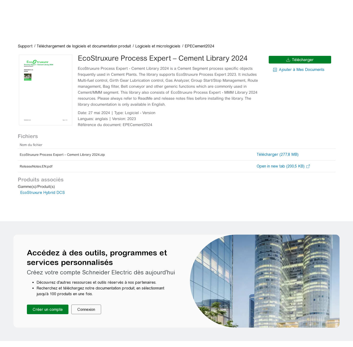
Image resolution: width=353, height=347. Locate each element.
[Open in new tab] (280, 166)
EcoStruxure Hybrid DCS (42, 192)
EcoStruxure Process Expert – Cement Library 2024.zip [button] (62, 154)
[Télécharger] (45, 90)
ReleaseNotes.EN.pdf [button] (36, 166)
